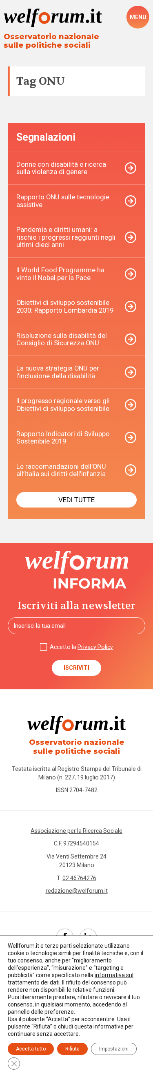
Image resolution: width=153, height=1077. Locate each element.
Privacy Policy (95, 647)
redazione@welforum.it (77, 890)
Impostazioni (114, 1049)
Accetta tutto (31, 1049)
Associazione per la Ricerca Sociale (76, 831)
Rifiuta (72, 1049)
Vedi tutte (76, 500)
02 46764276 (79, 878)
